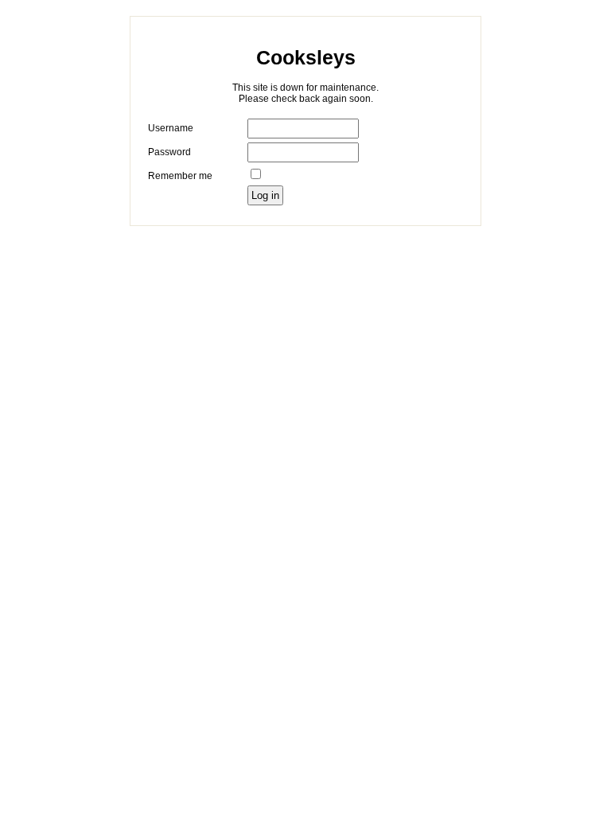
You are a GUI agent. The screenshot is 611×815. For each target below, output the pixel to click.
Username (170, 128)
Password (169, 152)
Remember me (180, 175)
